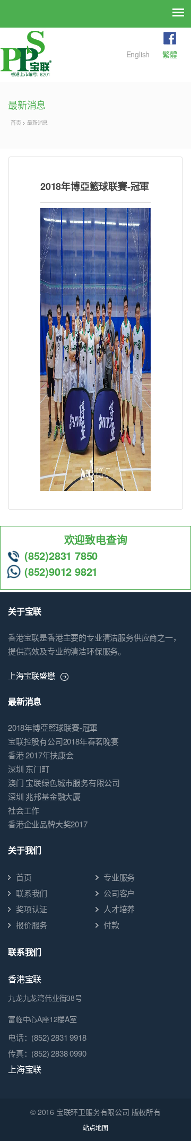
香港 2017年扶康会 (41, 754)
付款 (111, 924)
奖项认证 (31, 908)
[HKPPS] (26, 54)
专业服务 (119, 877)
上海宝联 (24, 1069)
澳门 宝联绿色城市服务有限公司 (64, 782)
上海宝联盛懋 (31, 675)
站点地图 (95, 1127)
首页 (16, 122)
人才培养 (119, 908)
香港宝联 (24, 979)
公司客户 (119, 892)
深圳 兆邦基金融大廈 (44, 796)
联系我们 (31, 892)
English (138, 54)
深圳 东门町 (28, 768)
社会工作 (23, 810)
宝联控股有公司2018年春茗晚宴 (63, 741)
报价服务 (31, 924)
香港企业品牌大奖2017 (48, 823)
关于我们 (24, 850)
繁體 (169, 54)
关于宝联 (24, 611)
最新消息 (37, 122)
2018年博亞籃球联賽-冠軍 (53, 727)
